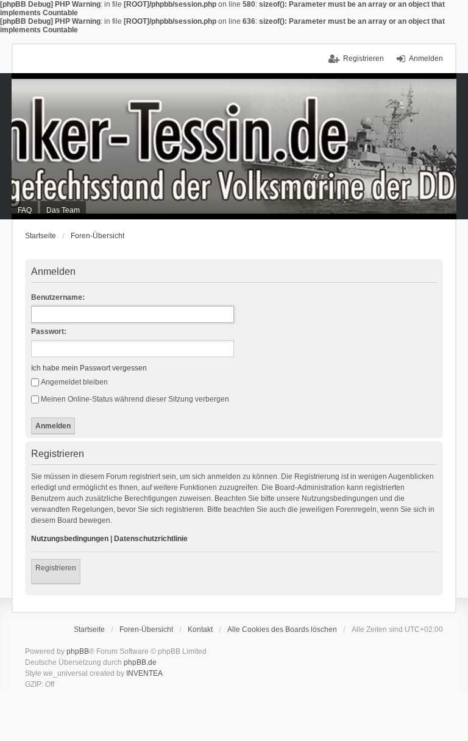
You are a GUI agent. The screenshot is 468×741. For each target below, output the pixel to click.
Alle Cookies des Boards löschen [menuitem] (282, 629)
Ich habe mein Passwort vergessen (89, 368)
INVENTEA (144, 673)
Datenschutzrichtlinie (151, 538)
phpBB (77, 651)
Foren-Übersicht (97, 236)
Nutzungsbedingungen (69, 538)
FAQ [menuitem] (25, 210)
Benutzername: (58, 297)
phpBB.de (140, 662)
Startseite (40, 236)
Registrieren (55, 568)
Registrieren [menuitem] (363, 58)
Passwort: (48, 331)
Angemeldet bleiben (74, 382)
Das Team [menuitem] (63, 210)
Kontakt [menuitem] (200, 629)
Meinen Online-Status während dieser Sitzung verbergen (135, 399)
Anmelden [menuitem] (426, 58)
